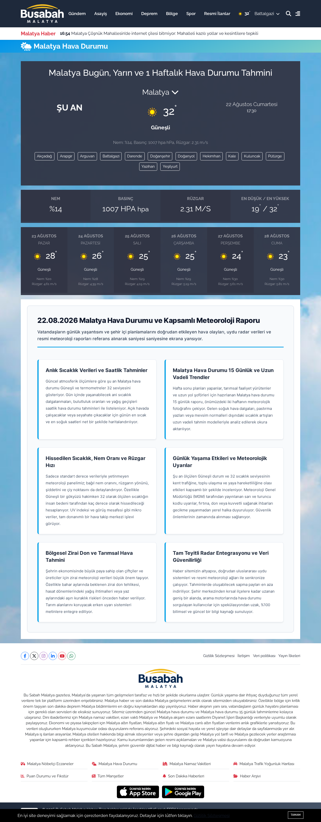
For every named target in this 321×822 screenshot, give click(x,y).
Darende (134, 156)
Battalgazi (111, 156)
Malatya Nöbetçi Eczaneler (50, 764)
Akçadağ (44, 156)
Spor (191, 13)
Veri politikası (264, 656)
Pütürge (275, 156)
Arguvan (87, 156)
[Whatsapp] (71, 656)
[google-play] (183, 791)
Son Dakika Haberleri (186, 776)
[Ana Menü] (295, 13)
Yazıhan (148, 166)
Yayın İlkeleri (289, 656)
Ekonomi (124, 13)
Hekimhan (211, 156)
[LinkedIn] (53, 656)
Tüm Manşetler (111, 776)
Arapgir (66, 156)
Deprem (149, 13)
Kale (232, 156)
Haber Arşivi (250, 776)
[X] (34, 656)
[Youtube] (62, 656)
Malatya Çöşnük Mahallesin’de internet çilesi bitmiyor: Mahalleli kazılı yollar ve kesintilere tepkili (159, 33)
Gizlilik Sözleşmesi (218, 656)
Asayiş (100, 13)
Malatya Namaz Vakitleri (190, 764)
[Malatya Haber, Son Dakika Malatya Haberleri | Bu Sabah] (42, 13)
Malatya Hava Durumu (118, 764)
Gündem (77, 13)
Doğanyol (186, 156)
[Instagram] (43, 656)
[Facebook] (25, 656)
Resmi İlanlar (217, 13)
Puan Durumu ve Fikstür (47, 776)
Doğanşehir (160, 156)
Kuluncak (252, 156)
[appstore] (138, 791)
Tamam (296, 814)
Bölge (172, 13)
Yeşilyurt (170, 166)
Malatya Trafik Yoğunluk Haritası (266, 764)
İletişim (243, 656)
